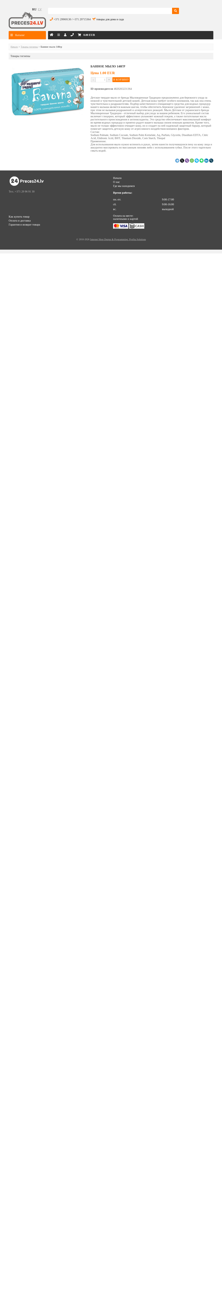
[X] (182, 160)
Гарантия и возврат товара (24, 224)
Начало (14, 47)
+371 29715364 (82, 19)
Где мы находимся (124, 185)
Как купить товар (19, 216)
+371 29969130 (62, 19)
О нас (116, 181)
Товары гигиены (29, 47)
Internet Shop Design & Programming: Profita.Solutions (118, 239)
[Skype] (197, 160)
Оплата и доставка (20, 220)
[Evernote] (201, 160)
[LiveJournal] (211, 160)
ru (34, 9)
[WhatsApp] (192, 160)
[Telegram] (177, 160)
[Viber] (187, 160)
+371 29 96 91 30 (25, 191)
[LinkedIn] (206, 160)
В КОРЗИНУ (121, 79)
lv (40, 9)
